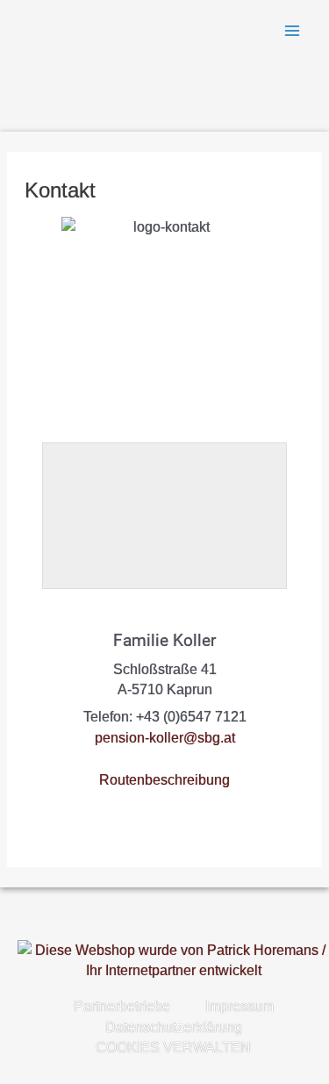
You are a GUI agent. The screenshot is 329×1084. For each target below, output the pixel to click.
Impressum (239, 1006)
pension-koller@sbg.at (165, 737)
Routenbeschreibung (164, 779)
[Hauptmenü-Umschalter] (292, 30)
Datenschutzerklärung (173, 1027)
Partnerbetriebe (122, 1006)
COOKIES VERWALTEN (173, 1047)
